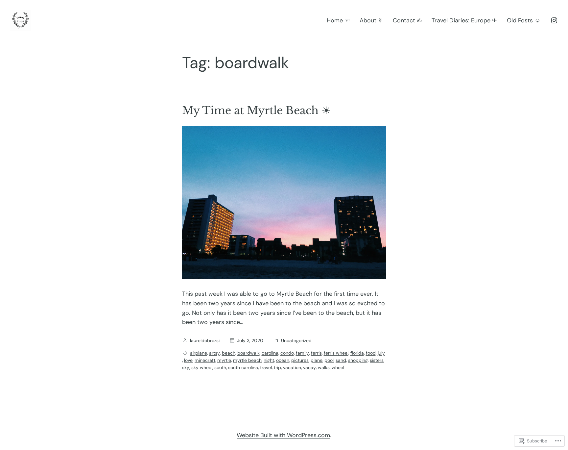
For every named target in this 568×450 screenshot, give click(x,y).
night (269, 360)
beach (228, 353)
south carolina (243, 367)
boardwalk (248, 353)
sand (341, 360)
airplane (198, 353)
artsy (214, 353)
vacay (309, 367)
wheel (338, 367)
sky (185, 367)
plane (316, 360)
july (381, 353)
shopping (358, 360)
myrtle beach (247, 360)
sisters (377, 360)
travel (266, 367)
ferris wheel (336, 353)
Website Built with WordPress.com (283, 435)
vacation (292, 367)
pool (329, 360)
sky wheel (201, 367)
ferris (316, 353)
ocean (282, 360)
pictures (300, 360)
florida (357, 353)
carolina (270, 353)
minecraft (205, 360)
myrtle (224, 360)
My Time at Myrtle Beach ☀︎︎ (256, 110)
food (371, 353)
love (188, 360)
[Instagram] (554, 20)
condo (287, 353)
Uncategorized (296, 340)
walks (324, 367)
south (220, 367)
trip (277, 367)
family (302, 353)
